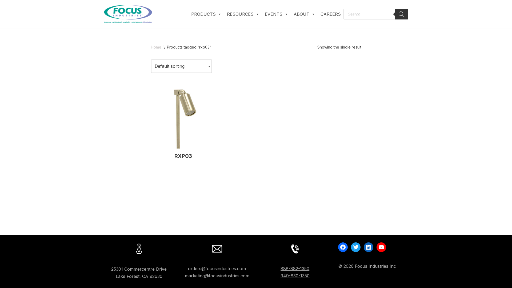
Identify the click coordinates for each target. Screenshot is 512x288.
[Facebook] (343, 247)
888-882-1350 (295, 268)
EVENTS (273, 14)
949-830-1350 (295, 275)
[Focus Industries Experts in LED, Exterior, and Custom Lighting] (128, 14)
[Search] (401, 14)
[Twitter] (356, 247)
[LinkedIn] (368, 247)
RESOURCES (240, 14)
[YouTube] (381, 247)
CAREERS (331, 14)
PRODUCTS (203, 14)
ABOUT (301, 14)
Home (156, 47)
